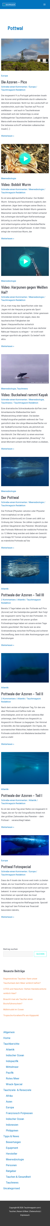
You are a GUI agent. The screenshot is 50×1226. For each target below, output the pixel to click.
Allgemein (9, 1032)
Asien (9, 1101)
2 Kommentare (8, 599)
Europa (4, 75)
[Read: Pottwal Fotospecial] (25, 845)
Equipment (12, 1147)
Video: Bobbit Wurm (16, 184)
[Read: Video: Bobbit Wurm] (25, 158)
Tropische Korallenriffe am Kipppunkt (21, 1015)
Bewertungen (13, 1142)
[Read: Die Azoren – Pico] (25, 54)
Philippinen (12, 1130)
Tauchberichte (11, 1043)
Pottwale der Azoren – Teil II (22, 693)
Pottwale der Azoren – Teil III (22, 594)
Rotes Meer (12, 1078)
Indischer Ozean (15, 1055)
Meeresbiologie (8, 178)
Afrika (9, 1095)
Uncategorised (11, 1188)
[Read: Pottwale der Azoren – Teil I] (25, 768)
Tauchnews (22, 388)
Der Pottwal (10, 497)
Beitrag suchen (10, 949)
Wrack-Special (14, 1084)
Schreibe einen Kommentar (14, 86)
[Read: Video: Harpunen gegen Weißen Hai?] (25, 261)
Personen (11, 1165)
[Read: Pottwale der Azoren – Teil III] (25, 569)
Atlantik (4, 588)
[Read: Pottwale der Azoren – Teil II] (25, 667)
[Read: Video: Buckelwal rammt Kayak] (25, 368)
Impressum (25, 1215)
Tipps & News (11, 1136)
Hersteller (11, 1153)
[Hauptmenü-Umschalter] (45, 4)
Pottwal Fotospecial (16, 866)
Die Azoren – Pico (14, 82)
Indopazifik (12, 1061)
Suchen (40, 954)
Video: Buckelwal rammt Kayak (24, 394)
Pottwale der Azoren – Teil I (21, 795)
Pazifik (10, 1072)
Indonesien (12, 1124)
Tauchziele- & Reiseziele (17, 1090)
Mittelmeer (12, 1066)
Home (6, 1038)
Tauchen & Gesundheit (18, 1176)
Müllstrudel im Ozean (13, 1009)
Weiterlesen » (7, 136)
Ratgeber (11, 1171)
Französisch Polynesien (19, 1113)
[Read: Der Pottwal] (25, 471)
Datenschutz (35, 1211)
